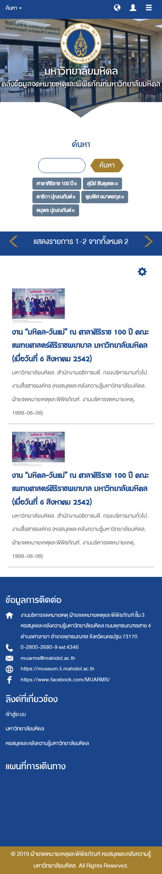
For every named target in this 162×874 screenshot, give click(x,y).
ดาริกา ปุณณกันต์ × (56, 196)
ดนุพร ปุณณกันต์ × (56, 210)
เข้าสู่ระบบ (16, 714)
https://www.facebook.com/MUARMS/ (65, 679)
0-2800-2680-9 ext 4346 (50, 647)
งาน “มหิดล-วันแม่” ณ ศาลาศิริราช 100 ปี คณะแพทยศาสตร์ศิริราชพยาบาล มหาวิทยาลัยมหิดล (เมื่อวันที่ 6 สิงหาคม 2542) (80, 345)
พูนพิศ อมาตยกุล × (105, 196)
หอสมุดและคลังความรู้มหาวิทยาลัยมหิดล (47, 743)
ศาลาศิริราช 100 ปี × (57, 183)
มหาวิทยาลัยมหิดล (25, 728)
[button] (117, 7)
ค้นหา (107, 165)
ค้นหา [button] (12, 8)
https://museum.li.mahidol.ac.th (58, 668)
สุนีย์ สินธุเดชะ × (102, 183)
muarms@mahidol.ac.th (48, 658)
